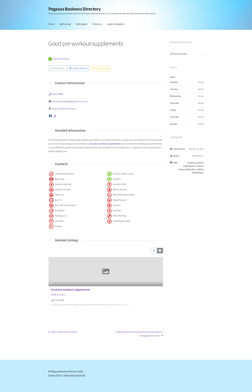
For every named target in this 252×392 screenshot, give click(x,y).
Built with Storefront (74, 375)
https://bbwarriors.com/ (64, 108)
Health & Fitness (58, 294)
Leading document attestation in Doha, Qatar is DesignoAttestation (139, 333)
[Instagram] (55, 115)
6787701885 (57, 94)
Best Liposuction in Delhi (64, 332)
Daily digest (82, 24)
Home (51, 24)
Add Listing (65, 24)
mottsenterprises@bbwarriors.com (70, 101)
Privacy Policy (55, 375)
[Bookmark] (52, 283)
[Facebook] (50, 115)
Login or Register (115, 24)
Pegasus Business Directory (74, 9)
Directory (97, 24)
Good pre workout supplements (105, 143)
